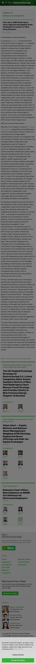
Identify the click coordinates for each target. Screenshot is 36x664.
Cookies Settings (18, 655)
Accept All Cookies (18, 660)
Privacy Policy (18, 649)
